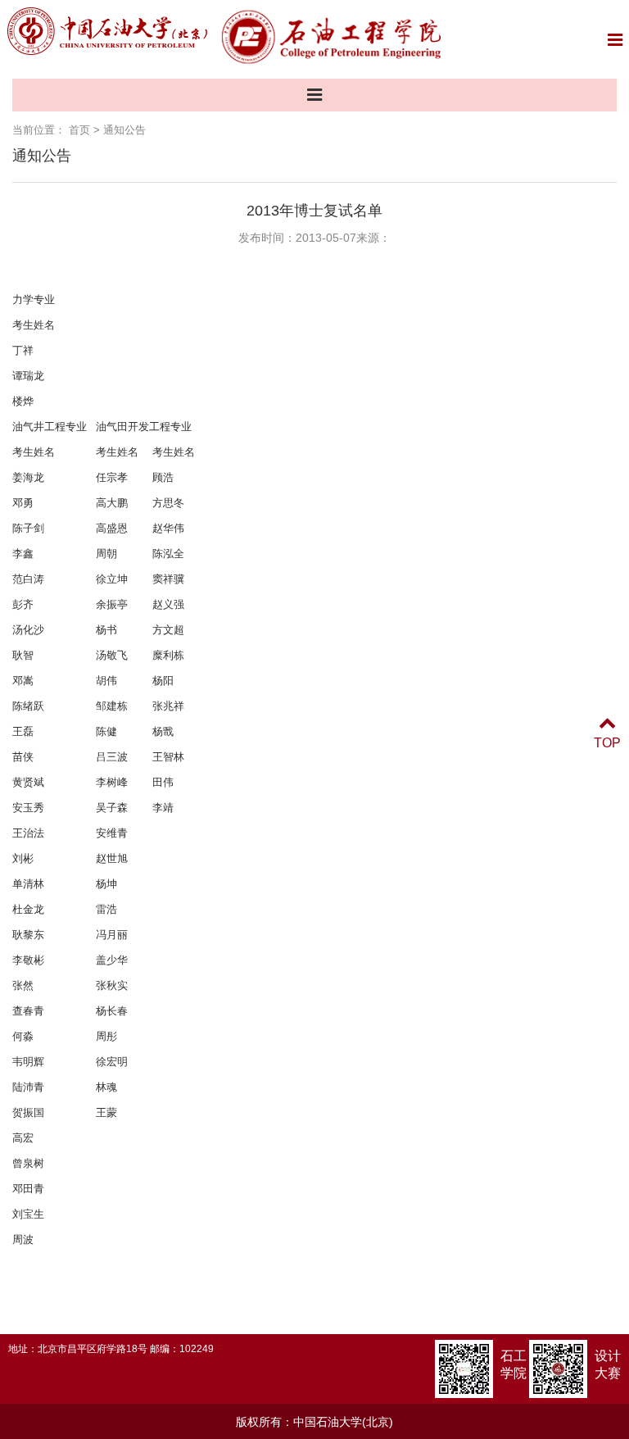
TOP (607, 743)
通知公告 (124, 130)
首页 (79, 130)
